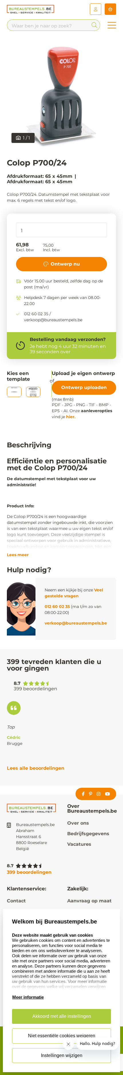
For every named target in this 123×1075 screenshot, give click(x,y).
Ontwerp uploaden (84, 387)
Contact (16, 901)
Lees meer (18, 555)
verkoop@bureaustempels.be (76, 623)
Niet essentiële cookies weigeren (61, 1035)
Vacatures (79, 844)
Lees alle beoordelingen (35, 768)
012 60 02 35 (57, 606)
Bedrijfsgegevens (88, 833)
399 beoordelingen (29, 872)
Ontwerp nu (65, 264)
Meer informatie (28, 997)
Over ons (78, 823)
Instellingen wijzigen (61, 1055)
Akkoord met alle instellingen (61, 1016)
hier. (71, 416)
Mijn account (95, 9)
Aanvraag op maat (89, 901)
